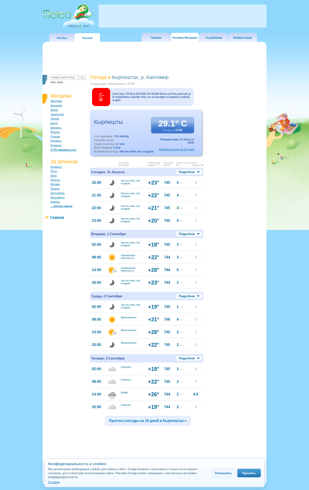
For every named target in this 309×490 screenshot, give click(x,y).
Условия (53, 482)
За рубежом (214, 37)
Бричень (55, 127)
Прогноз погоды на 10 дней (176, 149)
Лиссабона (57, 193)
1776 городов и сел (63, 149)
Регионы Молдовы (184, 37)
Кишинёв (56, 105)
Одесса (55, 180)
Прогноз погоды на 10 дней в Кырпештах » (148, 421)
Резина (55, 132)
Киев (53, 175)
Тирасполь (57, 114)
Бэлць (54, 109)
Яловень (56, 140)
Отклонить (223, 473)
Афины (55, 202)
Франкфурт (57, 197)
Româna (62, 38)
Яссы (53, 171)
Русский (87, 38)
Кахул (54, 123)
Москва (55, 184)
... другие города (61, 206)
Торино (55, 188)
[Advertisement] (235, 152)
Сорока (55, 136)
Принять (249, 473)
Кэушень (56, 145)
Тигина (54, 118)
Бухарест (56, 166)
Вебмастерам (242, 37)
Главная (156, 37)
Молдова (56, 101)
